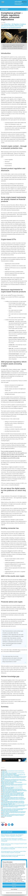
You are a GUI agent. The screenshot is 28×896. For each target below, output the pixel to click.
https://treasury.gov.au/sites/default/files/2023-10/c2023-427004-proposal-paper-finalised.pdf (14, 791)
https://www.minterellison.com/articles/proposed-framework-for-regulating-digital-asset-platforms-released (13, 789)
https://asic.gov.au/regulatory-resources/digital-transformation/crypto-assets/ (11, 783)
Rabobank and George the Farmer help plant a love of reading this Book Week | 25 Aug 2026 (13, 856)
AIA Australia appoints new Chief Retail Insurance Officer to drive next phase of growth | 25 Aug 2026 (13, 852)
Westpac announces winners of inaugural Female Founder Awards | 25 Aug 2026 (14, 844)
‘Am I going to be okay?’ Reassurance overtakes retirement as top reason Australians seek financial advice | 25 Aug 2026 (14, 840)
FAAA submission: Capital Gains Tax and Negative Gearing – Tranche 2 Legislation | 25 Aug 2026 (12, 835)
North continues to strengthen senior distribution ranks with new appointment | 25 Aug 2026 (14, 848)
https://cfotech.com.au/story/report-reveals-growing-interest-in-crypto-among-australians (13, 773)
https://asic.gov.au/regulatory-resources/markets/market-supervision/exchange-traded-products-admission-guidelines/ (14, 785)
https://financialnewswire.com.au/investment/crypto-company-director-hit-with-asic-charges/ (13, 806)
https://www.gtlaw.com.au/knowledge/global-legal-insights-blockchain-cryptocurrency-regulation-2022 (12, 793)
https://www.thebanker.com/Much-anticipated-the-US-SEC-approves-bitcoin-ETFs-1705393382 (13, 775)
